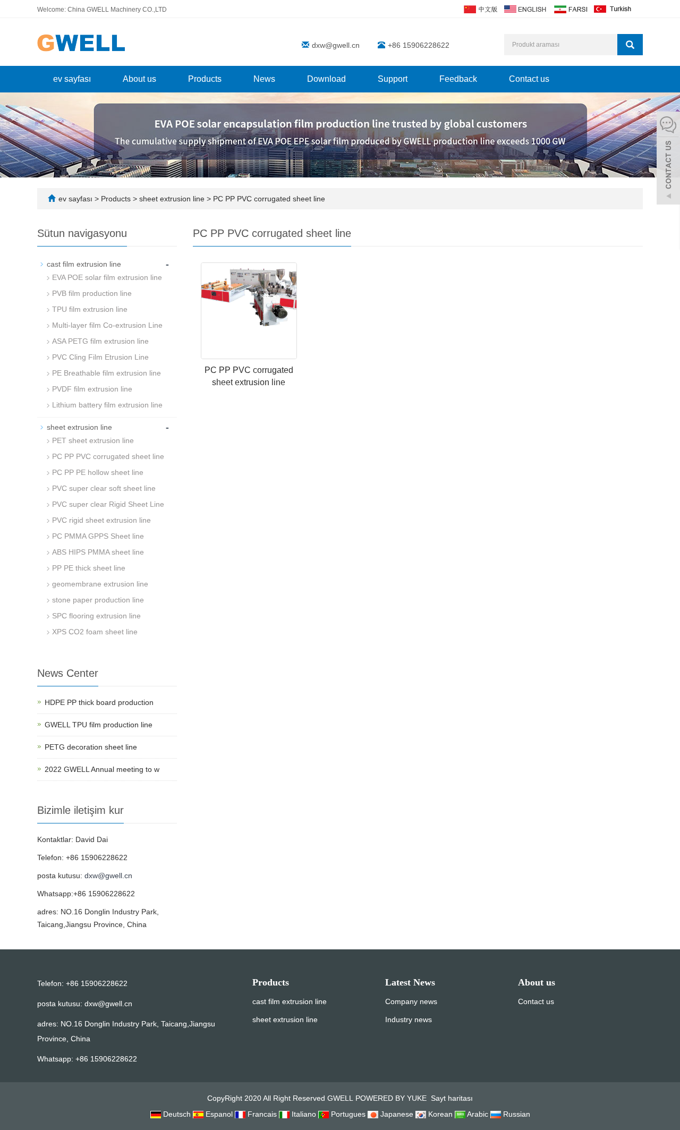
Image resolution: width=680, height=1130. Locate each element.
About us (139, 78)
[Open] (668, 159)
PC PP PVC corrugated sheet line (268, 198)
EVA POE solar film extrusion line (107, 277)
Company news (411, 1001)
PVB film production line (92, 293)
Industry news (408, 1019)
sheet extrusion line (172, 198)
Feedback (458, 78)
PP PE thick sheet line (88, 568)
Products (205, 78)
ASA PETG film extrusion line (100, 341)
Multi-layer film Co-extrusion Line (107, 325)
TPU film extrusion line (90, 309)
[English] (525, 8)
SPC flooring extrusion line (96, 615)
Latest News (410, 982)
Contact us (529, 78)
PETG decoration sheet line (91, 747)
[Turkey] (613, 8)
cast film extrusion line (84, 264)
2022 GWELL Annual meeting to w (102, 769)
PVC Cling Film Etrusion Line (100, 357)
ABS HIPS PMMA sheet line (98, 552)
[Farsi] (570, 8)
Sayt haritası (452, 1098)
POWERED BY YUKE (392, 1098)
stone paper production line (98, 600)
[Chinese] (480, 8)
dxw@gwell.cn (336, 45)
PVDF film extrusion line (92, 389)
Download (326, 78)
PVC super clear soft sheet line (104, 488)
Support (392, 78)
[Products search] (630, 44)
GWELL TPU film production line (98, 724)
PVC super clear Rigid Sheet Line (108, 504)
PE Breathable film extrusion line (106, 373)
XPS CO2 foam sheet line (95, 631)
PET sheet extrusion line (93, 440)
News (264, 78)
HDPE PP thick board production (99, 702)
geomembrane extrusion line (100, 584)
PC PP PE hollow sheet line (97, 472)
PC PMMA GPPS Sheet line (98, 536)
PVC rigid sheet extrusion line (101, 520)
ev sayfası (72, 78)
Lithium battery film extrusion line (107, 405)
